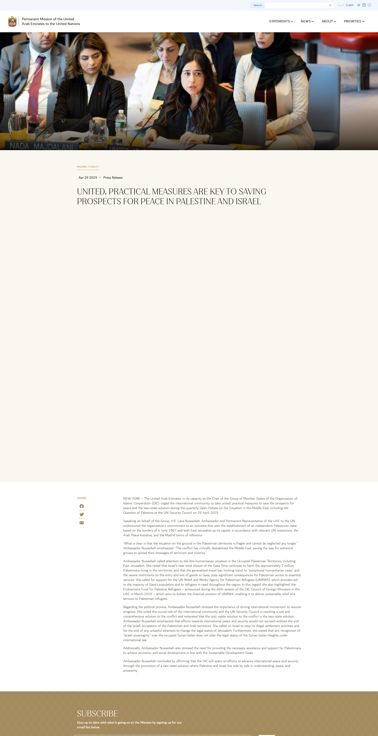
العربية (341, 5)
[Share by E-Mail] (82, 523)
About (327, 21)
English (349, 5)
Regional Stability (88, 167)
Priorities (352, 21)
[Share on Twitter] (82, 515)
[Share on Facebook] (82, 507)
